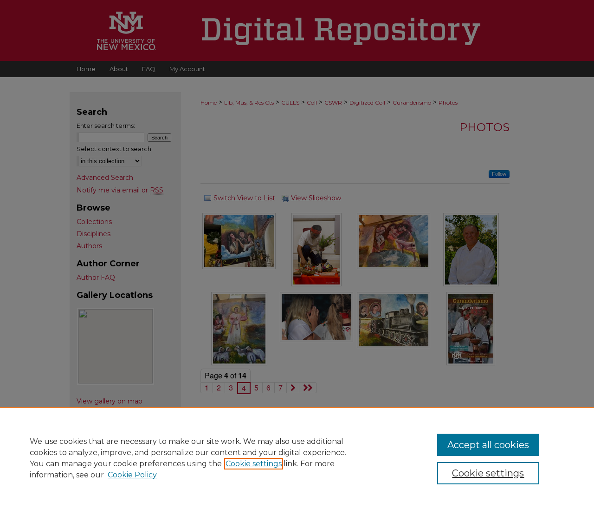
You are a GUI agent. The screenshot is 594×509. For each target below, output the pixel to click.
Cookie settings (254, 463)
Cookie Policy (132, 474)
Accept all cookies (488, 444)
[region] (297, 458)
